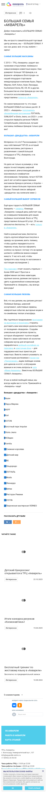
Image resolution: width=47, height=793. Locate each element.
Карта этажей (12, 740)
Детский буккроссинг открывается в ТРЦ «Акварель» (23, 572)
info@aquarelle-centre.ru (11, 755)
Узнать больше (34, 788)
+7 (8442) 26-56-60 (8, 758)
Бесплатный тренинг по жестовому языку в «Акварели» (23, 669)
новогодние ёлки (23, 348)
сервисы (19, 208)
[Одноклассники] (19, 705)
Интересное (10, 13)
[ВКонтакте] (14, 705)
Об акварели (12, 731)
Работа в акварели (15, 735)
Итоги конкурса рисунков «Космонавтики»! (19, 620)
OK (13, 788)
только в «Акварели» (28, 97)
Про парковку (10, 269)
